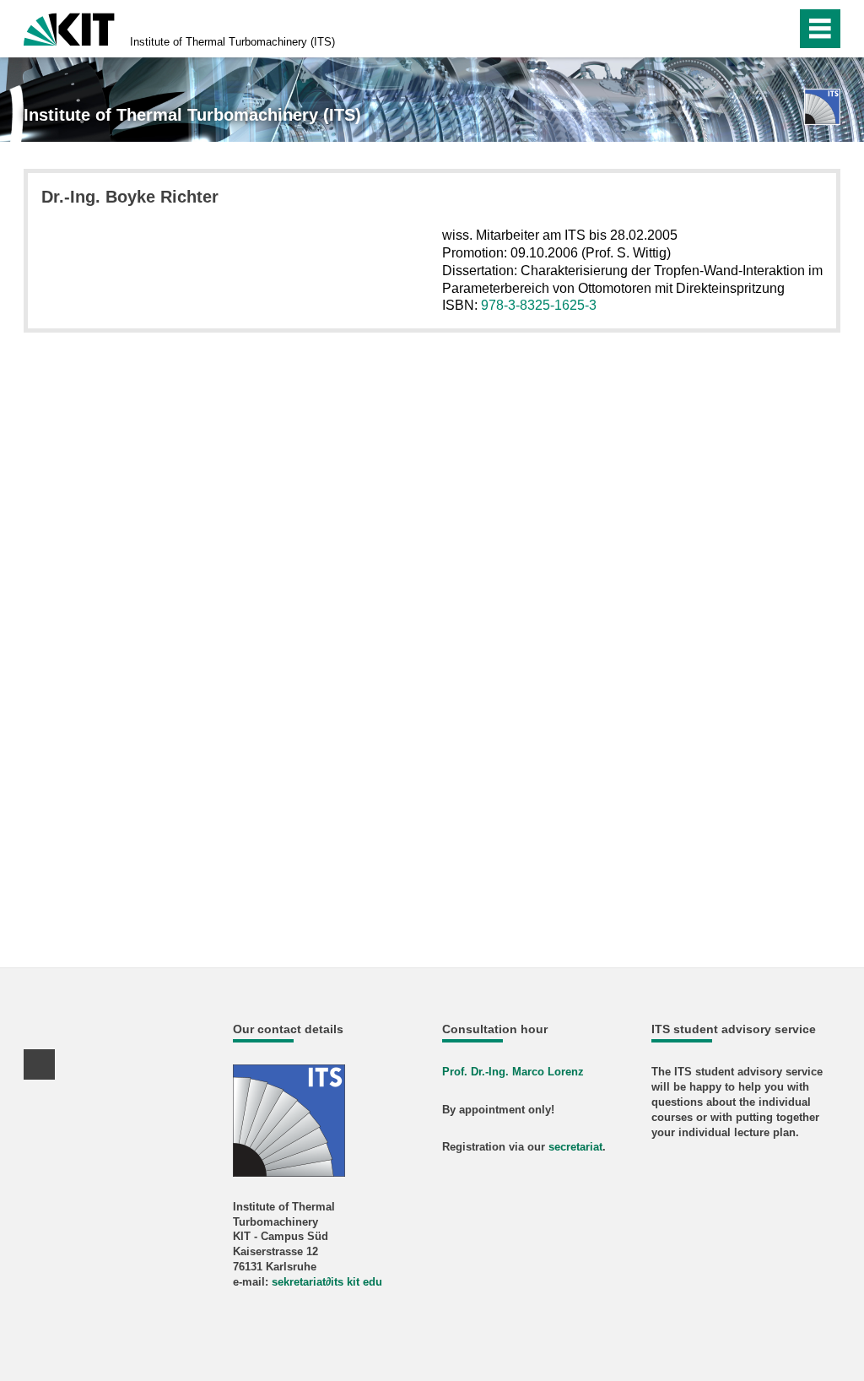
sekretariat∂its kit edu (327, 1281)
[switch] (747, 28)
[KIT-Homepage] (69, 27)
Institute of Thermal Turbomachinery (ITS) (232, 41)
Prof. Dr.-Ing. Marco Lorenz (513, 1071)
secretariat (575, 1146)
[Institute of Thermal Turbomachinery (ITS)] (822, 107)
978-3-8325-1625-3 (539, 305)
